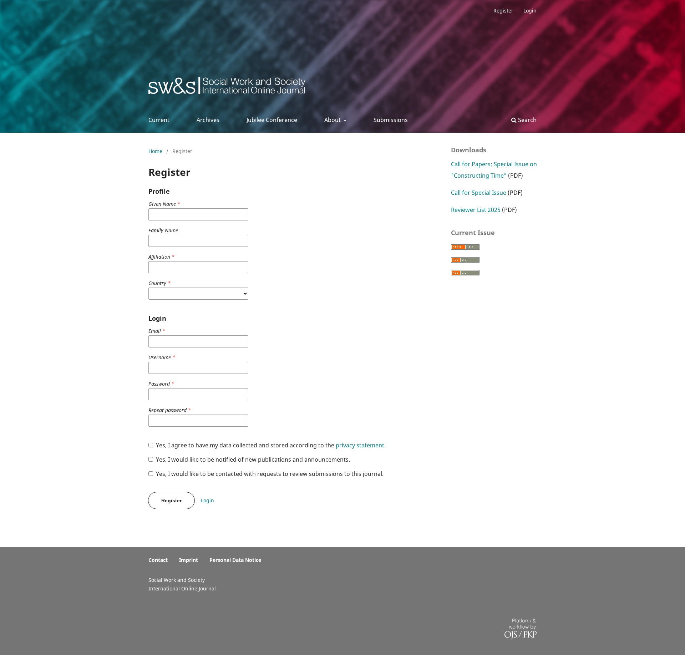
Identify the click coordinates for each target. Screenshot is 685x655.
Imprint (188, 560)
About (333, 120)
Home (156, 151)
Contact (158, 560)
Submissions (391, 120)
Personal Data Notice (235, 560)
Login (530, 10)
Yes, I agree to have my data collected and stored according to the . (270, 445)
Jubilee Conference (272, 120)
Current (158, 120)
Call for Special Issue (478, 193)
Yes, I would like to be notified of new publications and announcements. (252, 459)
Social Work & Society (201, 87)
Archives (208, 120)
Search (527, 120)
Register (503, 10)
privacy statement (360, 445)
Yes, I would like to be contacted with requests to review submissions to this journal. (269, 474)
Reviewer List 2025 (476, 210)
